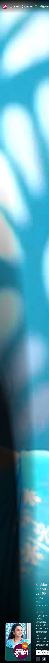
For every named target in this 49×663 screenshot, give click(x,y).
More (40, 648)
